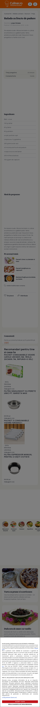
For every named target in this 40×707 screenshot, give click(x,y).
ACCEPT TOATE (20, 701)
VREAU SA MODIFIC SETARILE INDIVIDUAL (20, 704)
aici (3, 666)
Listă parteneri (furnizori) (9, 697)
